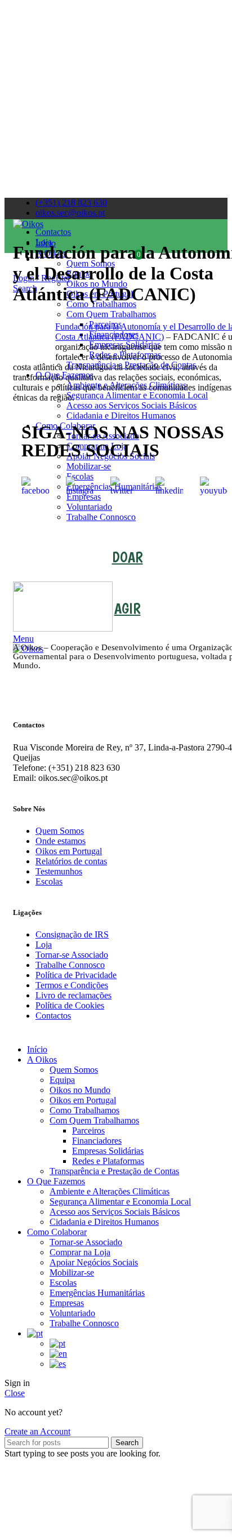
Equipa (62, 1080)
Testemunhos (58, 871)
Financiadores (97, 1140)
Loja (43, 944)
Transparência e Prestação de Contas (114, 1171)
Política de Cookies (69, 1005)
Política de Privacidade (76, 975)
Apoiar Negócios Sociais (94, 1262)
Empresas (67, 1303)
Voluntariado (89, 507)
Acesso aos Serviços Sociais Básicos (115, 1211)
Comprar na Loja (80, 1252)
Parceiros (88, 1130)
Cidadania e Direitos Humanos (104, 1222)
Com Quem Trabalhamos (94, 1120)
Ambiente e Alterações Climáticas (109, 1191)
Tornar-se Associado (71, 954)
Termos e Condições (71, 985)
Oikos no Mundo (80, 1090)
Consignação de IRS (72, 934)
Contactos (53, 1015)
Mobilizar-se (72, 1272)
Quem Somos (59, 831)
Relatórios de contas (71, 861)
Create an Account (37, 1431)
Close (15, 1393)
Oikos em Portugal (68, 851)
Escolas (49, 881)
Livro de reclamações (73, 995)
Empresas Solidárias (108, 1151)
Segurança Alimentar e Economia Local (120, 1201)
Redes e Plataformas (108, 1161)
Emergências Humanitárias (97, 1293)
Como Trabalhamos (84, 1110)
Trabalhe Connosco (101, 517)
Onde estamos (60, 841)
